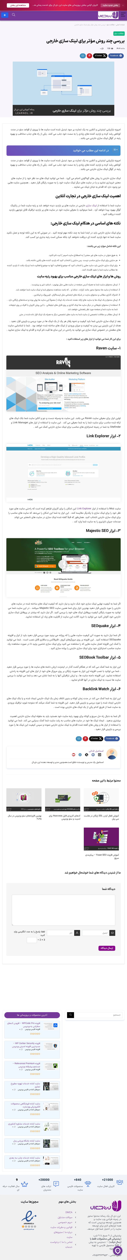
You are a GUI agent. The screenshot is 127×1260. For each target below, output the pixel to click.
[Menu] (123, 15)
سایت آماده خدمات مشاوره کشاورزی (24, 1124)
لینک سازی (91, 205)
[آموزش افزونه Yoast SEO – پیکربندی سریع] (101, 830)
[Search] (13, 15)
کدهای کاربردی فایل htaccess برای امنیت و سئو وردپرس (64, 817)
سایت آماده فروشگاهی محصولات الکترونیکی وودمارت (25, 1105)
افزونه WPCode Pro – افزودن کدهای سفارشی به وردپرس (23, 1025)
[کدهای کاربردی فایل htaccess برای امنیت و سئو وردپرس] (62, 790)
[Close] (123, 5)
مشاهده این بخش (18, 5)
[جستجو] (70, 1015)
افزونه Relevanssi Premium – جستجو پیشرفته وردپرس (26, 1065)
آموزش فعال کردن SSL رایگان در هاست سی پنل (101, 817)
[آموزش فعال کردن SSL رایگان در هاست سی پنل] (101, 790)
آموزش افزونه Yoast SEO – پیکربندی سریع (102, 856)
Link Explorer (84, 509)
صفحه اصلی (120, 25)
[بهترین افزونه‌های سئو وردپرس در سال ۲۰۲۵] (24, 790)
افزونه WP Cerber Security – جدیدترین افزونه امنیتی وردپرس (26, 1045)
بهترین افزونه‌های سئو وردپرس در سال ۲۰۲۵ (25, 817)
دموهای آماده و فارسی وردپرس (29, 1089)
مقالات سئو (110, 25)
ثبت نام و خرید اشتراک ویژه (4, 15)
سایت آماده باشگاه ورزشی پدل (26, 1141)
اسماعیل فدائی (96, 751)
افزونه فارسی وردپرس (32, 1029)
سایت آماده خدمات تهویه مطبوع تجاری (25, 1085)
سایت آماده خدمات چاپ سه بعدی (24, 1158)
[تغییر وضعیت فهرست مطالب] (113, 149)
